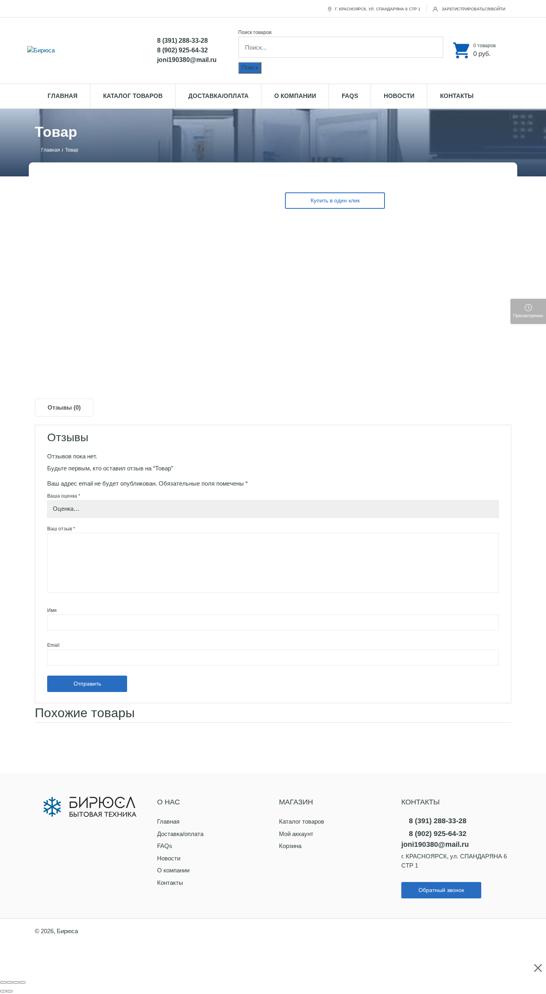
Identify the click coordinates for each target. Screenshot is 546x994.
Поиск (249, 67)
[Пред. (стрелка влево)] (3, 991)
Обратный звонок (441, 890)
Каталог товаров (133, 95)
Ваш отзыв (61, 529)
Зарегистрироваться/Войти (472, 9)
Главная (63, 95)
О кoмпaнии (295, 95)
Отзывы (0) (64, 407)
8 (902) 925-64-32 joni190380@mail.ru (187, 55)
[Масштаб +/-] (22, 982)
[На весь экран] (16, 982)
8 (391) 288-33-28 (182, 40)
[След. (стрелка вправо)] (9, 991)
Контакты (457, 95)
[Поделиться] (9, 982)
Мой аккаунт (296, 833)
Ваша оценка (63, 496)
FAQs (350, 95)
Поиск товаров (254, 32)
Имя (52, 610)
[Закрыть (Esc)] (3, 982)
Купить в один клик (335, 200)
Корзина (290, 845)
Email (53, 645)
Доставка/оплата (218, 95)
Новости (399, 95)
